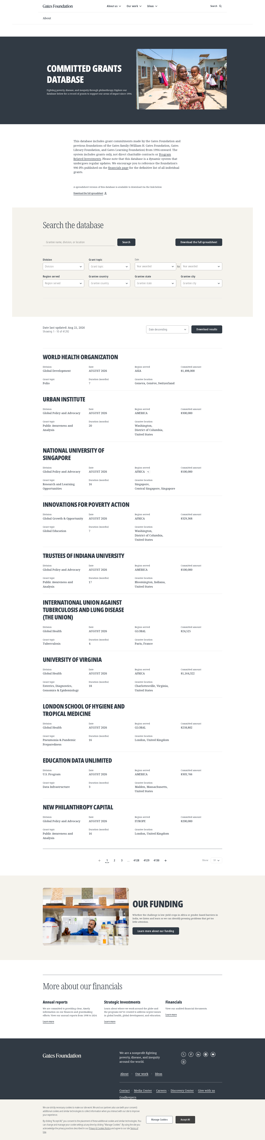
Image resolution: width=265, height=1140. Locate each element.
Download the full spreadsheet (199, 242)
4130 (156, 860)
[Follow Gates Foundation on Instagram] (205, 1054)
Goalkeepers (127, 1097)
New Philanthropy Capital (78, 807)
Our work (141, 1074)
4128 (136, 860)
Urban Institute (64, 399)
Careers (161, 1090)
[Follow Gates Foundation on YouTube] (213, 1054)
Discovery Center (182, 1090)
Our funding (157, 904)
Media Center (143, 1090)
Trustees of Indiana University (83, 555)
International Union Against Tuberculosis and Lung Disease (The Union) (83, 609)
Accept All (185, 1119)
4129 (146, 860)
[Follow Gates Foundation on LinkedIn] (198, 1054)
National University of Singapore (73, 454)
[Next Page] (165, 860)
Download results (204, 330)
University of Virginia (72, 659)
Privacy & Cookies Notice (100, 1128)
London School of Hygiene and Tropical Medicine (84, 710)
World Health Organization (80, 357)
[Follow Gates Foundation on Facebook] (191, 1054)
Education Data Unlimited (77, 760)
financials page (118, 168)
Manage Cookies (159, 1119)
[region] (132, 1119)
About (47, 18)
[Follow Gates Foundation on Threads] (183, 1062)
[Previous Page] (100, 860)
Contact (124, 1090)
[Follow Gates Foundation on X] (183, 1054)
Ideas (158, 1074)
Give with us (206, 1090)
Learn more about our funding (156, 931)
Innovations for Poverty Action (86, 504)
